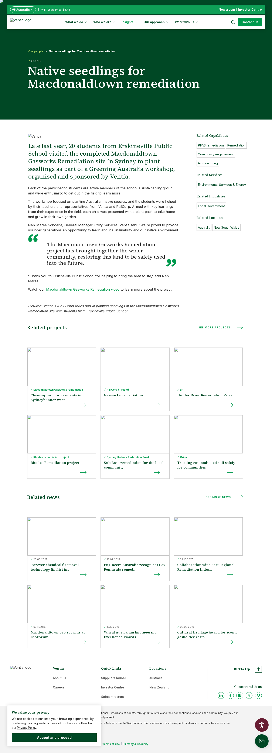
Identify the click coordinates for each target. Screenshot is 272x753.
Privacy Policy (26, 727)
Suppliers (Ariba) (113, 678)
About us (59, 678)
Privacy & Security (135, 744)
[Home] (21, 21)
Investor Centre (112, 687)
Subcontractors (112, 696)
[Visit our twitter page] (249, 695)
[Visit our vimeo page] (258, 695)
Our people (35, 51)
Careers (59, 687)
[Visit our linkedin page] (221, 695)
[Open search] (233, 22)
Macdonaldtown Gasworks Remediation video (82, 289)
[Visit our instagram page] (239, 695)
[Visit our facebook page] (230, 695)
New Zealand (159, 687)
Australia (156, 678)
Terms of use (111, 744)
